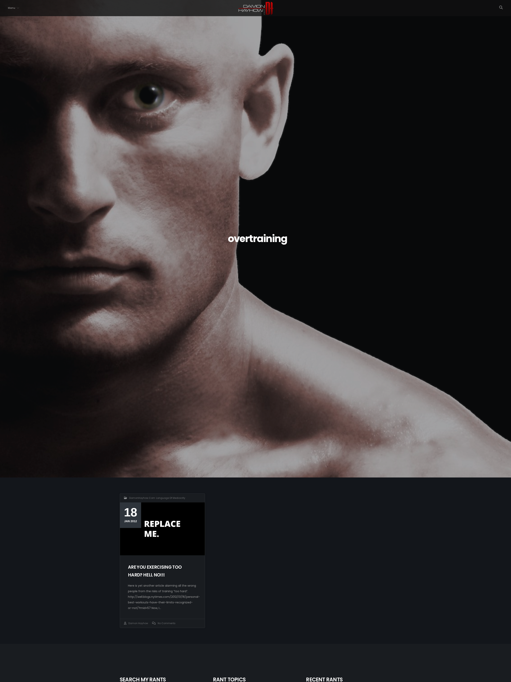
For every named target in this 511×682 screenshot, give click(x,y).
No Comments (166, 623)
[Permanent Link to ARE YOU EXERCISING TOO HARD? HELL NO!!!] (162, 528)
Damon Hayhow (138, 623)
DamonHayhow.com (142, 498)
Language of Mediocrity (170, 498)
